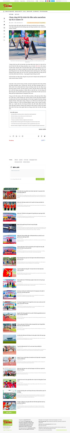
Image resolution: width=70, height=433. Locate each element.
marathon (21, 159)
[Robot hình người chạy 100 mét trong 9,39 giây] (9, 228)
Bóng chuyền (29, 11)
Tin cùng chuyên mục (10, 188)
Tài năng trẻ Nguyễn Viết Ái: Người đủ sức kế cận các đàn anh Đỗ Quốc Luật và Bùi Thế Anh (31, 302)
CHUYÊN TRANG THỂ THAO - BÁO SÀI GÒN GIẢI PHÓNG (7, 6)
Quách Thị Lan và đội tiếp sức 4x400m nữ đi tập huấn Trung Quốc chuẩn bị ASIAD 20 (31, 358)
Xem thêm (9, 412)
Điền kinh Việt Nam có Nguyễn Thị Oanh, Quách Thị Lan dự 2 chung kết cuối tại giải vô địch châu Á (27, 125)
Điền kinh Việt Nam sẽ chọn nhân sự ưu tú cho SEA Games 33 (21, 116)
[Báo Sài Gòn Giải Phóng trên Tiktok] (49, 1)
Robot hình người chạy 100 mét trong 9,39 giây (27, 224)
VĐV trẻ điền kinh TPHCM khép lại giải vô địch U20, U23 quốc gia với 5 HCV (31, 280)
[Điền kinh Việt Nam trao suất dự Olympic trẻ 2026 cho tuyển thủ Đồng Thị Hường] (9, 372)
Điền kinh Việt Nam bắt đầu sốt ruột (17, 117)
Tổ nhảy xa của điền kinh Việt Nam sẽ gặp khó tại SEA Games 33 (22, 119)
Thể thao (11, 14)
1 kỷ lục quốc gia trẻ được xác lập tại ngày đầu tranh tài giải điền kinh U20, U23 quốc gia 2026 (31, 325)
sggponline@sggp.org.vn (7, 430)
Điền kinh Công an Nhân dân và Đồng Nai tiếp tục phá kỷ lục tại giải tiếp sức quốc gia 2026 (30, 236)
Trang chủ (4, 11)
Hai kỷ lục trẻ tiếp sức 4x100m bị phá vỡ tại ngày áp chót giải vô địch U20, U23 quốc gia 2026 (30, 291)
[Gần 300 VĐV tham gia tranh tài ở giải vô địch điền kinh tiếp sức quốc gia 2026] (9, 261)
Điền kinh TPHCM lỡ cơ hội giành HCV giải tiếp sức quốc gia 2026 (31, 213)
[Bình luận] (4, 37)
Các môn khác (36, 11)
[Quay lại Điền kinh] (4, 40)
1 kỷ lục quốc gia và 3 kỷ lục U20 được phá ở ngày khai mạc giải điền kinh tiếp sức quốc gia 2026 (30, 247)
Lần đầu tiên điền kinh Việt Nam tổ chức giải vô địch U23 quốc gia (31, 335)
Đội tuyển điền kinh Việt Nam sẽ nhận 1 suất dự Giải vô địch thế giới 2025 (23, 114)
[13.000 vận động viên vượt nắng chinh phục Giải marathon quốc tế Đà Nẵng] (9, 394)
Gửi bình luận (41, 179)
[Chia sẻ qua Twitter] (4, 24)
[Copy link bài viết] (4, 34)
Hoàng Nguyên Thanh (33, 159)
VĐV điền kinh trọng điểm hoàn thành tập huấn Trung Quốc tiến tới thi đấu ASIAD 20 (31, 191)
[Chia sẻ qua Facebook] (4, 21)
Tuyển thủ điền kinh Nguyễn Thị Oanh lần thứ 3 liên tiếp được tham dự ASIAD (30, 269)
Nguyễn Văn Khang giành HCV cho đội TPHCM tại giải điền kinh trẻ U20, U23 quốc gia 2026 (31, 314)
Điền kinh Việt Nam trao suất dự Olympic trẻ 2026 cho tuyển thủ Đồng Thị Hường (31, 369)
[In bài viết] (4, 31)
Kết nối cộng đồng (43, 11)
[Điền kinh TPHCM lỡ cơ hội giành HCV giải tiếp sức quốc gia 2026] (9, 217)
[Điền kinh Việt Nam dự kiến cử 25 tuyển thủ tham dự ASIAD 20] (9, 206)
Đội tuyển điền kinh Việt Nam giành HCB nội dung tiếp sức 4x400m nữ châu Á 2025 (25, 121)
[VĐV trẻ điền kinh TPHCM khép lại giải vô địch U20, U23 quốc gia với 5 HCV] (9, 283)
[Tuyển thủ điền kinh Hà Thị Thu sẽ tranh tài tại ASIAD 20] (9, 350)
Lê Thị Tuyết (26, 159)
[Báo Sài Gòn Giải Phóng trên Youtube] (47, 1)
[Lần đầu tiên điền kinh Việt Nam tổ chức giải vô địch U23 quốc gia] (9, 339)
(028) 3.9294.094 (6, 428)
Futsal (24, 11)
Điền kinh (17, 14)
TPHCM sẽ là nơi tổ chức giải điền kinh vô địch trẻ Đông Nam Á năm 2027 (31, 380)
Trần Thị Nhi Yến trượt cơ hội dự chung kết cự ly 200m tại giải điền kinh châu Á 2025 (25, 123)
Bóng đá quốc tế (18, 11)
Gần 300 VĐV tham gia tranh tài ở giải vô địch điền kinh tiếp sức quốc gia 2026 (31, 258)
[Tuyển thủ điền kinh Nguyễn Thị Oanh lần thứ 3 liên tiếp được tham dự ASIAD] (9, 272)
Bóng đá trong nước (9, 11)
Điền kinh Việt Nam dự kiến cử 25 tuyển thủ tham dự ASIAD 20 (30, 202)
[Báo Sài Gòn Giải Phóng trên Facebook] (45, 1)
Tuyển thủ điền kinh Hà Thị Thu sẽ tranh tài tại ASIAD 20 (29, 346)
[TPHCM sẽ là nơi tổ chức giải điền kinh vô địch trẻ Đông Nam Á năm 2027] (9, 383)
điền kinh (37, 66)
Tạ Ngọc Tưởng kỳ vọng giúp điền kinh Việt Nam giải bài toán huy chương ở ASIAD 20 (31, 402)
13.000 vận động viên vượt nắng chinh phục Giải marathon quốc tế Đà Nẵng (31, 391)
